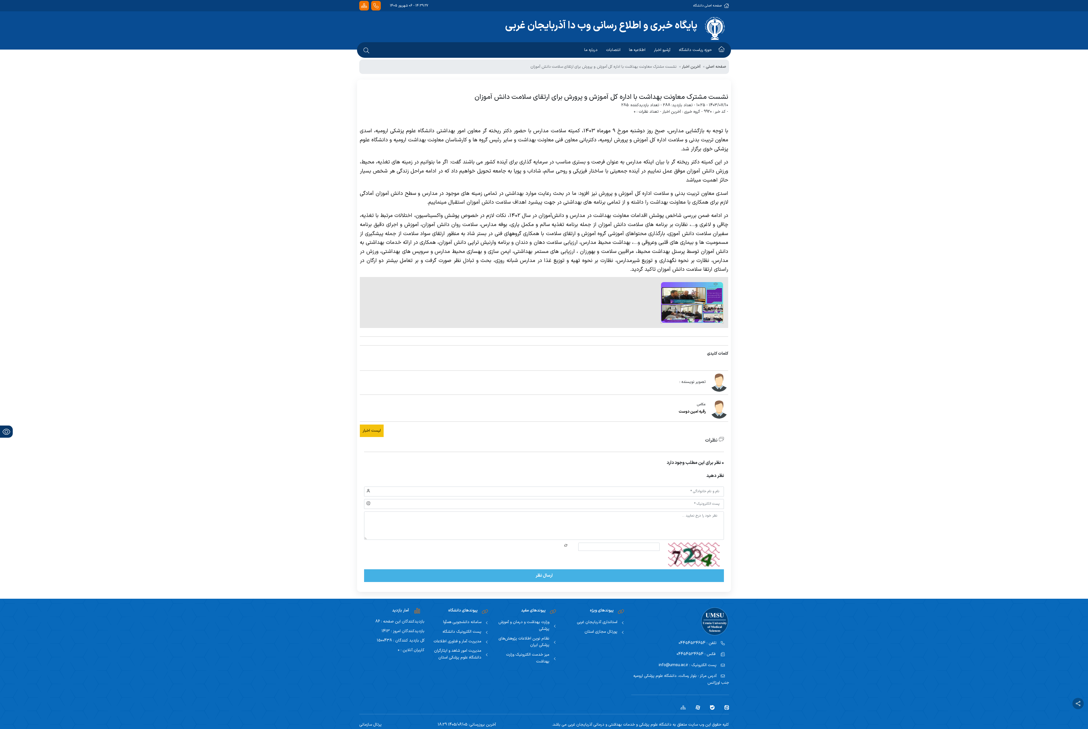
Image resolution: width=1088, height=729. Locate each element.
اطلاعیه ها (637, 50)
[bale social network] (710, 707)
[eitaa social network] (724, 707)
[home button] (721, 50)
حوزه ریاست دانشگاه (695, 50)
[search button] (366, 50)
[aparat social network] (695, 707)
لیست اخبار (372, 431)
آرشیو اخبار (662, 50)
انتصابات (613, 50)
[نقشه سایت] (364, 5)
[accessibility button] (6, 432)
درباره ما (591, 50)
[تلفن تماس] (376, 5)
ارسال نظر (544, 575)
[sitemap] (681, 707)
